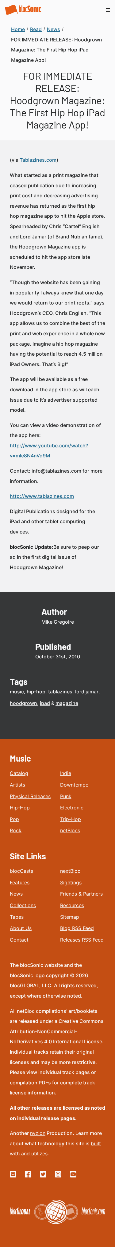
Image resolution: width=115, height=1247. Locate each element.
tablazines (60, 692)
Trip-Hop (70, 819)
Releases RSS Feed (82, 940)
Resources (72, 905)
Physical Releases (30, 796)
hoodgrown (23, 703)
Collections (23, 905)
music (17, 692)
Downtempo (74, 785)
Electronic (71, 808)
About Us (21, 928)
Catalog (19, 773)
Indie (65, 773)
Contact (19, 940)
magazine (67, 703)
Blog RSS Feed (77, 928)
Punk (65, 796)
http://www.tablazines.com (42, 496)
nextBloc (70, 871)
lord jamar (86, 692)
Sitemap (69, 917)
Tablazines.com (38, 160)
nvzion (37, 1133)
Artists (17, 785)
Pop (14, 819)
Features (19, 882)
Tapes (17, 917)
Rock (15, 830)
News (16, 894)
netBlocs (70, 830)
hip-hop (36, 692)
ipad (45, 703)
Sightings (71, 882)
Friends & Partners (81, 894)
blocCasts (21, 871)
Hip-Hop (20, 808)
